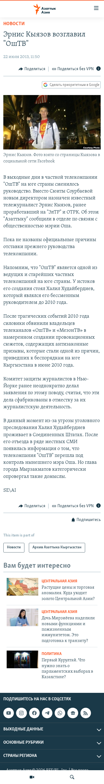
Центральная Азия (59, 581)
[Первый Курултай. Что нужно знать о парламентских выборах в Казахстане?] (22, 659)
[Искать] (72, 777)
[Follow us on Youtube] (8, 713)
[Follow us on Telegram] (47, 713)
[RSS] (85, 713)
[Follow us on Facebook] (34, 713)
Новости (14, 24)
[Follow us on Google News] (72, 713)
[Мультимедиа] (32, 777)
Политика (52, 654)
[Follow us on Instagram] (21, 713)
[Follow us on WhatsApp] (60, 713)
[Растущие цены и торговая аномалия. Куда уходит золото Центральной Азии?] (22, 587)
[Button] (32, 69)
